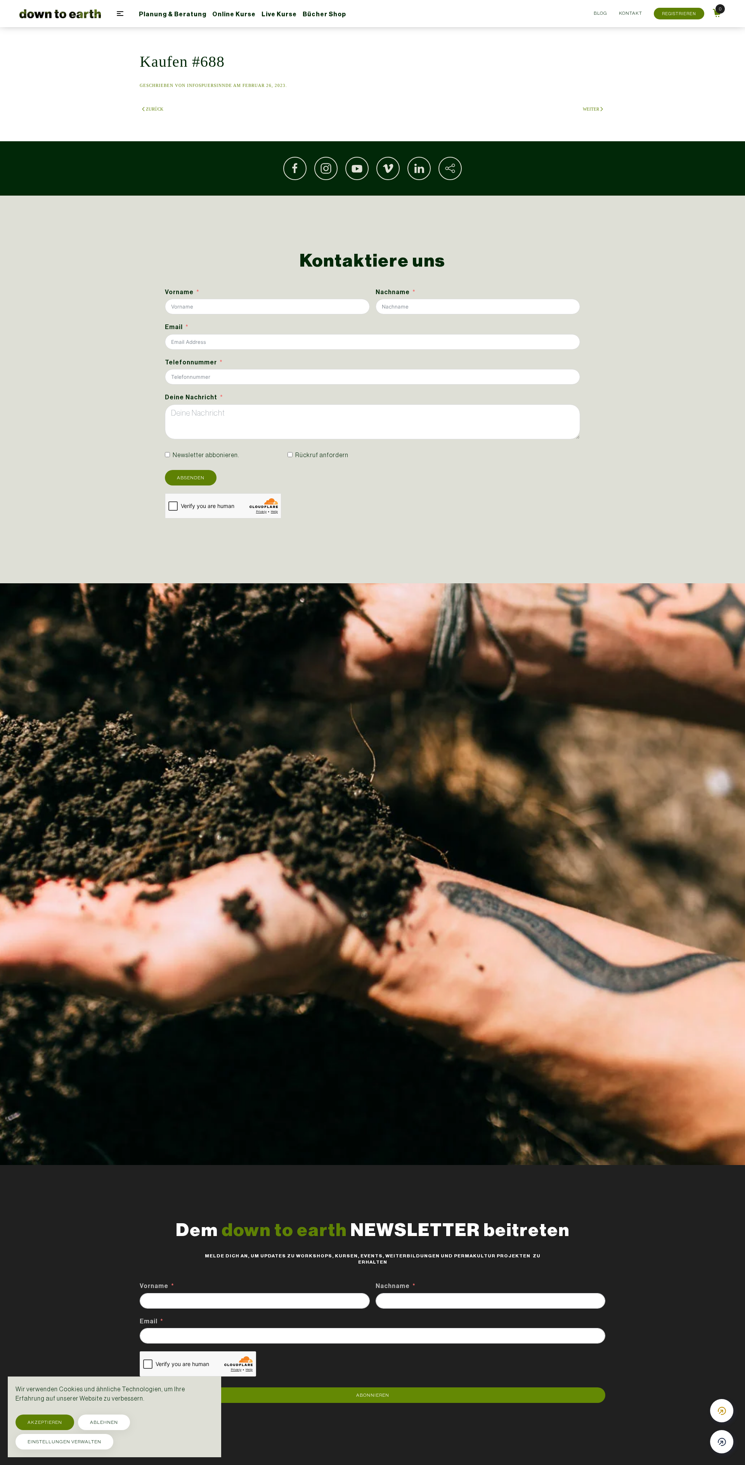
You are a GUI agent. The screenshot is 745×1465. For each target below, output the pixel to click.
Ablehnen (104, 1422)
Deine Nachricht (191, 397)
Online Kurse (234, 14)
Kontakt (630, 13)
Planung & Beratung (172, 14)
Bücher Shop (324, 14)
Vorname (179, 292)
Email (174, 327)
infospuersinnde (209, 85)
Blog (600, 13)
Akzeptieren (45, 1422)
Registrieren (679, 13)
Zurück (154, 109)
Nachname (393, 292)
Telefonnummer (191, 362)
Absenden (190, 477)
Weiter (591, 109)
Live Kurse (279, 14)
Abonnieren (372, 1395)
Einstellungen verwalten (64, 1441)
